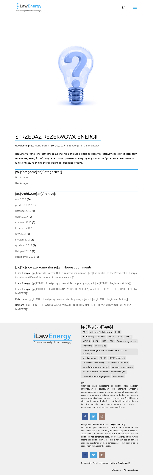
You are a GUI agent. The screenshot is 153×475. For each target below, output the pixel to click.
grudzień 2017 (23, 205)
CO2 (85, 332)
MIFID (128, 336)
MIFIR (96, 341)
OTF (111, 341)
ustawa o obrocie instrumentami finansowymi (104, 371)
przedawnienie (89, 358)
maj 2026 (20, 199)
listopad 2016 (23, 251)
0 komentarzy (91, 145)
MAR (120, 336)
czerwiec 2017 (23, 222)
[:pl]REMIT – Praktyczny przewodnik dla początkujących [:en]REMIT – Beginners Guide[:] (81, 283)
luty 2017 (20, 233)
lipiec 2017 (21, 216)
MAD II (111, 336)
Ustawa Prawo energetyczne (96, 376)
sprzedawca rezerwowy (93, 362)
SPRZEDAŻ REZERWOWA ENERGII (56, 137)
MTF (104, 341)
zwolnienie (118, 376)
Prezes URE (100, 345)
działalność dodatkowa (101, 332)
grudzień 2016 (23, 245)
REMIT (103, 358)
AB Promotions (131, 469)
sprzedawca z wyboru (118, 362)
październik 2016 (25, 256)
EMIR (117, 332)
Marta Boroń (42, 145)
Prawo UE (87, 345)
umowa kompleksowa (122, 367)
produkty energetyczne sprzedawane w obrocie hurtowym (105, 352)
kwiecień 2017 (23, 228)
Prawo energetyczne (126, 341)
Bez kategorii (74, 145)
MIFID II (86, 341)
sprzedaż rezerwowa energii (96, 367)
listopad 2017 (23, 210)
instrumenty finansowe (93, 336)
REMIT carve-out (117, 358)
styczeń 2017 (22, 239)
